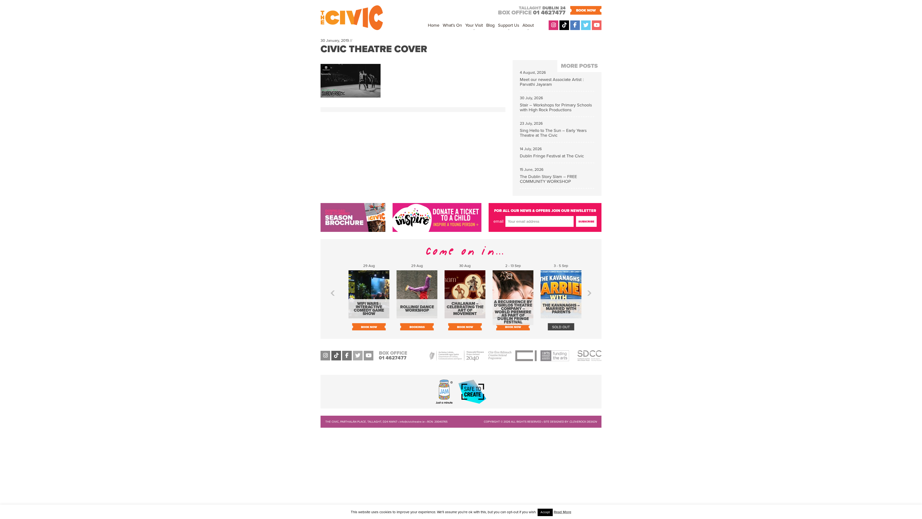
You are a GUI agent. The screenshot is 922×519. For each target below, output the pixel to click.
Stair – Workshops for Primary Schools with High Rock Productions (556, 107)
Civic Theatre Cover (374, 49)
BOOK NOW (586, 10)
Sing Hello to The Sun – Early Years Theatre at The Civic (553, 133)
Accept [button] (545, 512)
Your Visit (474, 25)
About (528, 25)
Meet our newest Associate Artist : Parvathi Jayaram (552, 82)
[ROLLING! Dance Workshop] (413, 316)
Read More (562, 512)
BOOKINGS (413, 327)
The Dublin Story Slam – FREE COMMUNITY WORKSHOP (548, 179)
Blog (490, 25)
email (498, 221)
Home (433, 25)
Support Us (508, 25)
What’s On (452, 25)
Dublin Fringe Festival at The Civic (552, 156)
